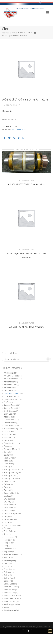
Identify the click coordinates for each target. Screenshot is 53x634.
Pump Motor (9, 443)
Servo (6, 452)
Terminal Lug (9, 592)
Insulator (7, 540)
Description (7, 111)
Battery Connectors (12, 469)
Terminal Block (10, 587)
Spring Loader (10, 584)
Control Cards (10, 405)
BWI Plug (7, 502)
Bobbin (7, 484)
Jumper (7, 543)
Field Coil (8, 531)
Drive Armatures (19, 129)
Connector (8, 510)
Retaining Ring (10, 560)
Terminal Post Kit (11, 595)
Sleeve (6, 566)
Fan (5, 528)
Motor (6, 440)
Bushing (7, 496)
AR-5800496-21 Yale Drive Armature (26, 326)
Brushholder (9, 493)
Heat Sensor (9, 537)
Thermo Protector (11, 598)
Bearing (7, 481)
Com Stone (8, 507)
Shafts (6, 402)
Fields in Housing (11, 428)
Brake (6, 487)
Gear (6, 534)
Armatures (8, 381)
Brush (6, 490)
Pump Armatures (11, 399)
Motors (7, 417)
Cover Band (9, 519)
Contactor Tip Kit (11, 513)
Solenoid (7, 572)
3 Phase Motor (10, 420)
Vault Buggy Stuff (11, 604)
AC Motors (8, 373)
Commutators (10, 390)
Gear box (8, 431)
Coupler (7, 516)
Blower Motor (10, 422)
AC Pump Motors (11, 378)
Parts (6, 461)
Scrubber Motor (11, 449)
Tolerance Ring (10, 601)
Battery (7, 466)
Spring (6, 581)
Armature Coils (10, 384)
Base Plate (8, 463)
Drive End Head (10, 525)
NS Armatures (10, 396)
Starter (7, 455)
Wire (6, 607)
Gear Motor (9, 434)
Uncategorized (10, 610)
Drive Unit (8, 414)
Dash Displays (10, 411)
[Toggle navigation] (47, 12)
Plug (6, 545)
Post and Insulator (11, 554)
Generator (8, 437)
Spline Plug (8, 578)
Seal (6, 563)
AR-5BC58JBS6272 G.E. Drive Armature (26, 184)
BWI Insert (8, 499)
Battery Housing (11, 475)
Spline (6, 575)
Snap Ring (8, 569)
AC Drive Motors (11, 376)
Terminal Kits (9, 589)
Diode (6, 522)
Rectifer (7, 557)
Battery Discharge (11, 472)
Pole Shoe (8, 548)
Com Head (8, 504)
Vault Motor (9, 458)
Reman (7, 446)
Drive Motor (9, 425)
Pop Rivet (8, 551)
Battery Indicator (11, 478)
